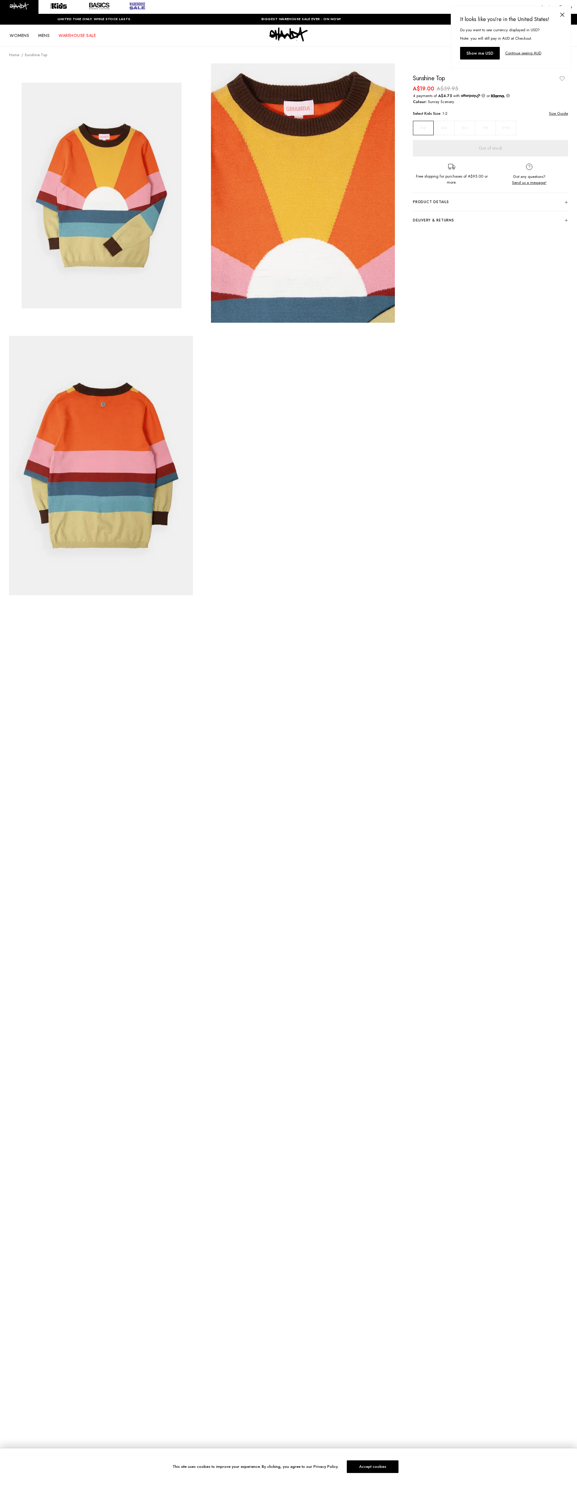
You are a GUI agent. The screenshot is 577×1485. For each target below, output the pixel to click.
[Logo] (288, 40)
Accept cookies (372, 1466)
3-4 (444, 128)
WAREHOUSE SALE (77, 35)
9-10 (506, 128)
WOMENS (19, 35)
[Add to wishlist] (562, 78)
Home (14, 55)
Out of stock (490, 148)
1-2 (423, 128)
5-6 (464, 128)
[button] (19, 7)
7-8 (485, 128)
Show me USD (479, 53)
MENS (44, 35)
